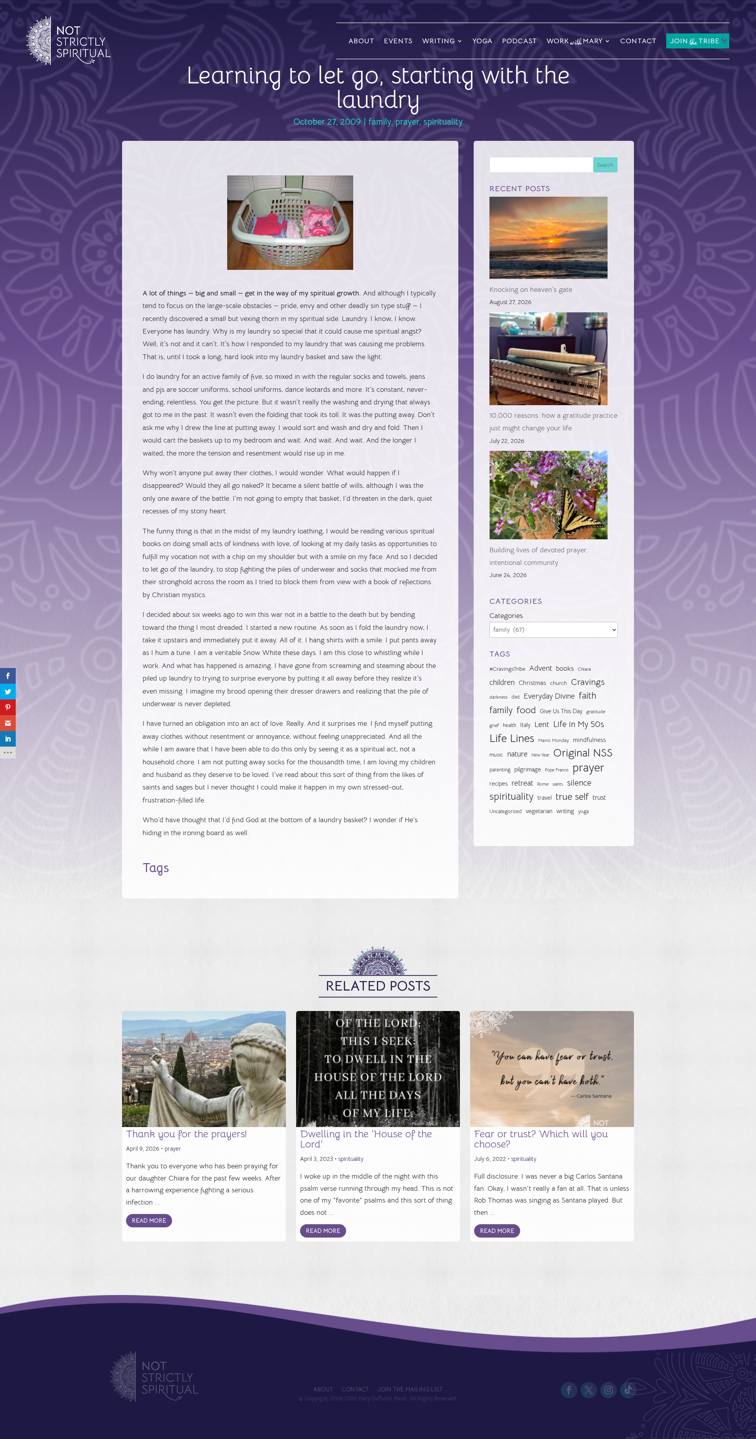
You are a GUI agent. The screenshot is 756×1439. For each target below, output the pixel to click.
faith (587, 695)
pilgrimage (527, 769)
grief (494, 725)
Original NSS (583, 753)
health (509, 725)
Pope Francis (557, 770)
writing (565, 811)
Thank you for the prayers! (186, 1133)
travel (544, 797)
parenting (499, 769)
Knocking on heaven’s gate (530, 289)
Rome (542, 784)
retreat (522, 783)
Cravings (587, 681)
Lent (541, 724)
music (496, 754)
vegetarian (539, 811)
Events (398, 41)
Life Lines (511, 738)
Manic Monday (553, 740)
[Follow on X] (588, 1390)
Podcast (519, 41)
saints (557, 784)
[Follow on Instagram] (608, 1390)
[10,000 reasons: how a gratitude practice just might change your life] (548, 360)
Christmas (532, 683)
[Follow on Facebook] (569, 1390)
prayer (407, 121)
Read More (149, 1220)
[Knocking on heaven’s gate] (548, 240)
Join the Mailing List (410, 1389)
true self (572, 797)
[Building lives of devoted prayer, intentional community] (548, 497)
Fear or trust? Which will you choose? (541, 1139)
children (502, 682)
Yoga (482, 41)
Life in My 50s (578, 724)
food (526, 710)
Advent (540, 668)
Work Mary (575, 42)
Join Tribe (695, 41)
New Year (540, 755)
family (380, 121)
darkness (498, 697)
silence (579, 782)
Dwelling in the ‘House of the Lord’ (366, 1139)
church (558, 683)
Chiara (584, 669)
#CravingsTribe (507, 668)
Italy (525, 725)
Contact (638, 41)
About (361, 41)
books (565, 668)
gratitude (595, 711)
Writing (438, 41)
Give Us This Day (561, 711)
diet (515, 697)
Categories (506, 615)
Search (605, 164)
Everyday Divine (549, 696)
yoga (583, 811)
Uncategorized (505, 811)
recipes (498, 783)
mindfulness (589, 740)
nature (517, 753)
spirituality (443, 121)
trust (599, 797)
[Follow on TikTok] (628, 1390)
